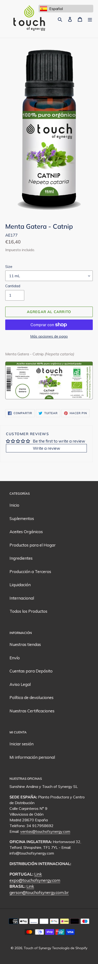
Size (8, 266)
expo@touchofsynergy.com (35, 880)
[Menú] (90, 18)
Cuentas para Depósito (31, 670)
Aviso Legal (20, 684)
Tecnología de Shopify (69, 948)
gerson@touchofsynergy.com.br (39, 892)
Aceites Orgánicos (26, 531)
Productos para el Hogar (33, 544)
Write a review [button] (46, 448)
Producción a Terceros (30, 571)
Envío (15, 657)
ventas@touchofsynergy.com (45, 831)
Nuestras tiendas (25, 644)
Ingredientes (21, 558)
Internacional (22, 598)
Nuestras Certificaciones (32, 710)
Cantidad (12, 286)
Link (38, 874)
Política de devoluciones (32, 697)
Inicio (14, 505)
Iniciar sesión (22, 743)
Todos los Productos (28, 611)
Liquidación (20, 584)
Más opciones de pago (49, 336)
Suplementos (22, 518)
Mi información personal (32, 757)
